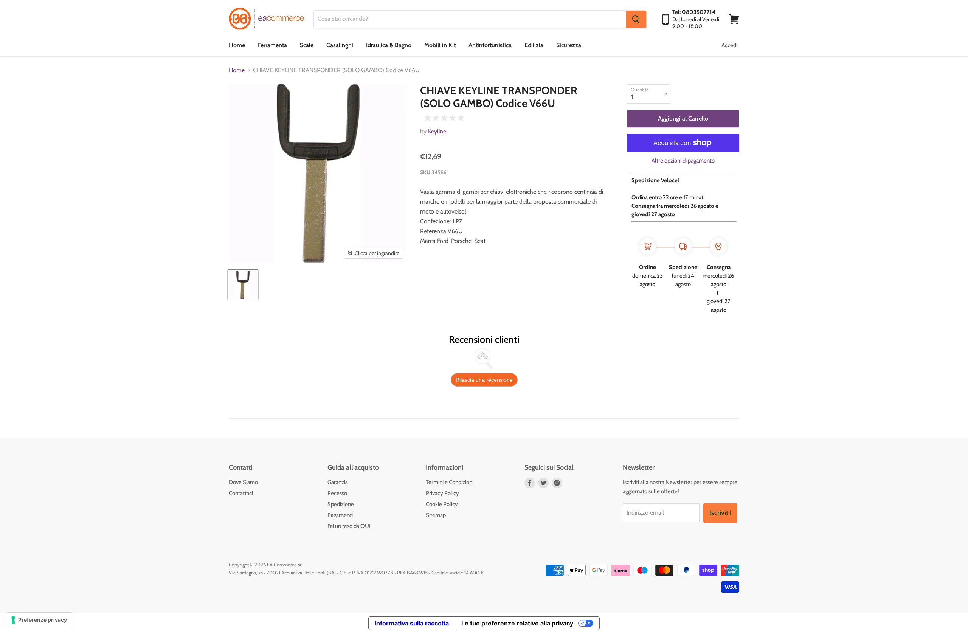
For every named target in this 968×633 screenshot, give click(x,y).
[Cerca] (636, 19)
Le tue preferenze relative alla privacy (517, 623)
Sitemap (436, 515)
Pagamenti (340, 515)
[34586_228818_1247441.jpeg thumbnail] (243, 285)
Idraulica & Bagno (388, 45)
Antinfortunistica (490, 45)
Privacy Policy (442, 493)
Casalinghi (339, 45)
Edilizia (533, 45)
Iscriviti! (720, 513)
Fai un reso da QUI (349, 526)
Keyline (437, 131)
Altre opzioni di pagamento (683, 161)
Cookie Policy (442, 504)
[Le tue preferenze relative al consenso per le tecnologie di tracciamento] (39, 620)
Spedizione (340, 504)
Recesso (337, 493)
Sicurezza (568, 45)
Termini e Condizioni (449, 482)
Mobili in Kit (440, 45)
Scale (306, 45)
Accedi (729, 45)
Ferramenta (272, 45)
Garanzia (337, 482)
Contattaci (241, 493)
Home (237, 45)
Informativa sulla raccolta (412, 623)
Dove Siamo (243, 482)
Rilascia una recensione (484, 380)
